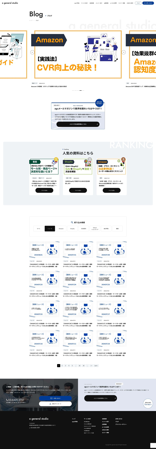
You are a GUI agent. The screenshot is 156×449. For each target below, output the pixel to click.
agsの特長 (75, 421)
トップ (73, 419)
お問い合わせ (118, 419)
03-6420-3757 (34, 428)
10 (79, 365)
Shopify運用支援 (87, 428)
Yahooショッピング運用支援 (90, 426)
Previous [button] (32, 52)
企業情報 (104, 424)
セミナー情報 (105, 432)
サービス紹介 (87, 419)
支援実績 (104, 419)
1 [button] (73, 91)
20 (83, 365)
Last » (96, 365)
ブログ (138, 3)
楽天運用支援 (86, 421)
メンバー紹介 (105, 421)
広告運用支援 (86, 430)
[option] (78, 58)
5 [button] (83, 91)
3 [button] (78, 91)
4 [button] (80, 91)
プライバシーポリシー (121, 424)
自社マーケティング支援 (89, 433)
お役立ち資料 (105, 430)
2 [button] (75, 91)
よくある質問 (105, 427)
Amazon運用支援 (87, 424)
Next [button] (124, 52)
